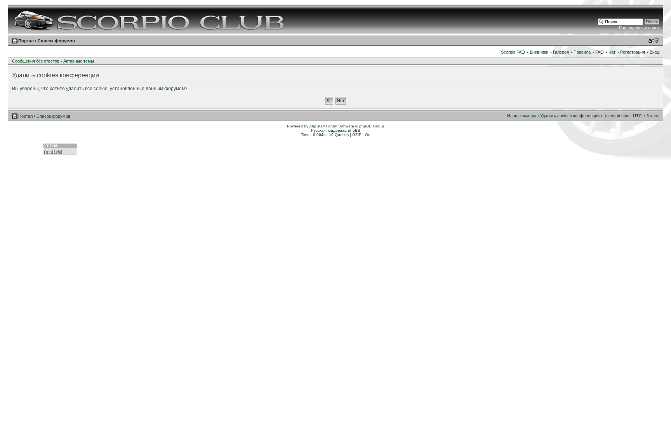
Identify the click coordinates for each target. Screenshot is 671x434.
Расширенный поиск (639, 27)
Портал (26, 40)
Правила (582, 52)
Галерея (561, 52)
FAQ (599, 52)
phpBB (315, 126)
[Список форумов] (150, 19)
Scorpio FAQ (513, 52)
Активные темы (78, 61)
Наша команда (521, 115)
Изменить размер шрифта (653, 40)
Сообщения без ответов (35, 61)
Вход (654, 52)
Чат (611, 52)
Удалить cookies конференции (570, 115)
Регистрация (632, 52)
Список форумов (56, 40)
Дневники (539, 52)
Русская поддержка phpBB (335, 130)
